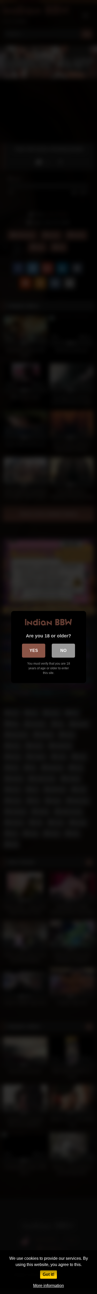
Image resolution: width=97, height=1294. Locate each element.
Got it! (48, 1274)
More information (48, 1285)
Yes (33, 650)
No (63, 650)
